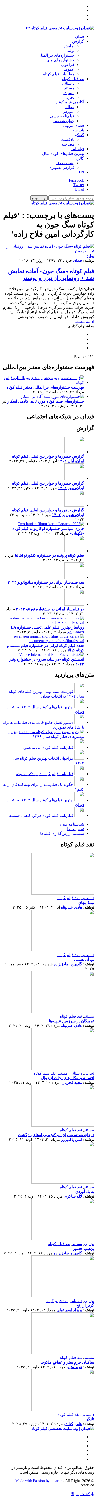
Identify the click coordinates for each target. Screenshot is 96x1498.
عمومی (68, 69)
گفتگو (79, 135)
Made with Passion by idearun (38, 1481)
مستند (69, 88)
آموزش (68, 111)
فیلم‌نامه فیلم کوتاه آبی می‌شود (48, 747)
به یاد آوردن (84, 1191)
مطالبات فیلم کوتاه (58, 74)
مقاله (69, 107)
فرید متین (74, 1367)
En (28, 28)
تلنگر (90, 1419)
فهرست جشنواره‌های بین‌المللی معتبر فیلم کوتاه (45, 387)
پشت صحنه (65, 163)
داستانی (68, 83)
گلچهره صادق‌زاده (68, 964)
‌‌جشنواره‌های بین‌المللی (56, 55)
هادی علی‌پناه (71, 907)
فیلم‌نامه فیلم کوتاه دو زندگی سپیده (44, 774)
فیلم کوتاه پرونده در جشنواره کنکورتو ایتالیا (49, 555)
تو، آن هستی (84, 959)
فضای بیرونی (73, 125)
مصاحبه (68, 144)
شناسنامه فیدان (71, 824)
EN (81, 172)
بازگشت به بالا (82, 1494)
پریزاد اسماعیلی (69, 1310)
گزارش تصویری (61, 167)
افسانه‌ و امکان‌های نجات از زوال (67, 1078)
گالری (79, 158)
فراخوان (67, 65)
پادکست (67, 139)
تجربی (69, 97)
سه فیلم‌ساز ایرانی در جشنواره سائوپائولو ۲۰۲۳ (46, 582)
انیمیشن (67, 93)
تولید (70, 51)
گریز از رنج (85, 1305)
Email (79, 189)
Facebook (76, 180)
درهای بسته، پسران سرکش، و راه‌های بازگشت (56, 1135)
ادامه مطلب (84, 321)
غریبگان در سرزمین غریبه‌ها (71, 1021)
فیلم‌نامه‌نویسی (62, 116)
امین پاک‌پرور (71, 1139)
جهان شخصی (63, 121)
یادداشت (77, 130)
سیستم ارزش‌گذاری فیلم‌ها (62, 833)
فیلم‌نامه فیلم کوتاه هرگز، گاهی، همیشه (41, 816)
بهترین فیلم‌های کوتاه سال (63, 153)
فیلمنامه (77, 149)
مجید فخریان (72, 1082)
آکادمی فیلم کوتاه (70, 102)
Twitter (78, 185)
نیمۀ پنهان (86, 902)
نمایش (69, 46)
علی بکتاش (73, 1424)
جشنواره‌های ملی (60, 60)
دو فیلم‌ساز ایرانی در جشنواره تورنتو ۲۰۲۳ (50, 609)
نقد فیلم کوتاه (73, 79)
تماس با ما (75, 829)
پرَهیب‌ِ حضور (83, 1248)
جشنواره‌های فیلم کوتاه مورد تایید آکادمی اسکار (45, 401)
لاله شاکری (73, 1196)
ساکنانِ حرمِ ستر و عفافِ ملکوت (67, 1362)
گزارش (78, 41)
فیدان (79, 36)
